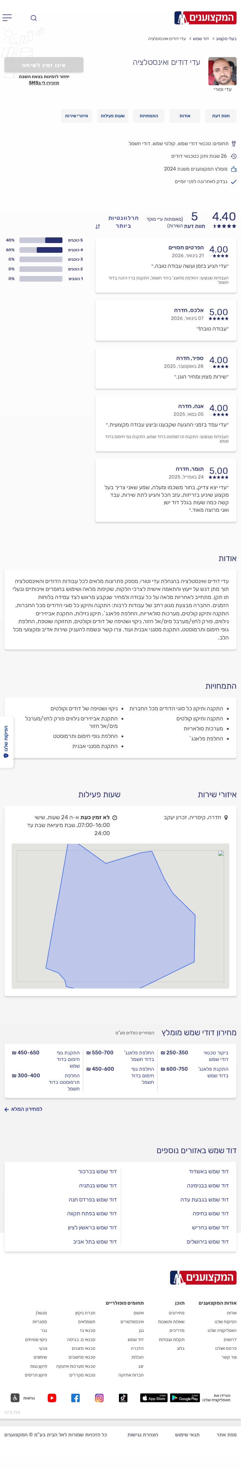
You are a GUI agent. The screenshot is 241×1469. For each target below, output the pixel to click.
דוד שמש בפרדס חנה (93, 1199)
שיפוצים (40, 1357)
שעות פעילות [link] (113, 116)
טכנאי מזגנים (83, 1348)
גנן (141, 1330)
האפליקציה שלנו (222, 1330)
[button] (23, 1397)
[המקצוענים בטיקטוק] (123, 1398)
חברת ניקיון (85, 1313)
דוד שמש (201, 38)
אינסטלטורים (132, 1321)
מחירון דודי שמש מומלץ (199, 1032)
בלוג (181, 1348)
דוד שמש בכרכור (97, 1171)
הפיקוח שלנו (226, 1321)
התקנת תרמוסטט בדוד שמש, (172, 436)
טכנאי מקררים (82, 1375)
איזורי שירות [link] (76, 116)
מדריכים (177, 1330)
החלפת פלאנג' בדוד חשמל (139, 1056)
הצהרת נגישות (142, 1435)
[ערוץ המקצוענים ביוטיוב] (53, 1398)
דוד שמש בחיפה (211, 1213)
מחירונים (177, 1313)
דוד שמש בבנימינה (208, 1185)
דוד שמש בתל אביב (95, 1241)
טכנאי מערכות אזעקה (75, 1366)
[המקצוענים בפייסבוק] (76, 1398)
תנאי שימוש (187, 1435)
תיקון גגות (38, 1366)
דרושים (230, 1339)
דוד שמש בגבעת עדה (204, 1199)
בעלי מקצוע (226, 38)
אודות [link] (184, 116)
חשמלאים (86, 1321)
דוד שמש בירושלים (208, 1241)
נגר (44, 1330)
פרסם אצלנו (226, 1348)
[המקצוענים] (205, 17)
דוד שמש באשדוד (209, 1171)
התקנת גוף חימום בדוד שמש (68, 1059)
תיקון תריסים (36, 1375)
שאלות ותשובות (171, 1321)
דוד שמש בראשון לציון (92, 1227)
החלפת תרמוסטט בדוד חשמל (64, 1082)
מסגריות (39, 1321)
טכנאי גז (87, 1330)
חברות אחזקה (131, 1375)
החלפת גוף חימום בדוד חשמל (142, 1075)
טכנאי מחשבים (82, 1357)
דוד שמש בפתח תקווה (92, 1213)
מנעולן (41, 1313)
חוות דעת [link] (221, 116)
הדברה (137, 1348)
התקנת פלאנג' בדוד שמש (213, 1072)
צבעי (43, 1348)
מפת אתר (227, 1435)
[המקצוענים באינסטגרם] (100, 1398)
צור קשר (229, 1357)
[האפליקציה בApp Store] (154, 1397)
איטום (139, 1313)
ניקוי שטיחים (36, 1339)
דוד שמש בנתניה (98, 1185)
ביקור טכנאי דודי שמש (216, 1056)
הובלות (137, 1357)
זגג (141, 1366)
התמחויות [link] (149, 116)
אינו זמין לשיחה (44, 65)
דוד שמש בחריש (210, 1227)
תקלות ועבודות (172, 1339)
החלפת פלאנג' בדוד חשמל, (174, 278)
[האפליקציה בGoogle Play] (185, 1397)
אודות (232, 1313)
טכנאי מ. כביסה (81, 1339)
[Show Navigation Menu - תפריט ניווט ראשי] (8, 17)
